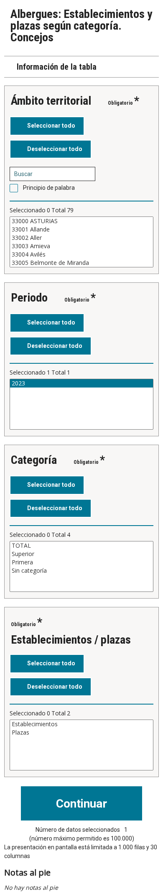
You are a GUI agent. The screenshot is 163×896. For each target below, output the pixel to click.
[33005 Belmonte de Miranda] (81, 263)
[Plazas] (81, 732)
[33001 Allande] (81, 229)
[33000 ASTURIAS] (81, 221)
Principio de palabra (49, 187)
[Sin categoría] (81, 570)
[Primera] (81, 562)
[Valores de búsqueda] (86, 174)
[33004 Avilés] (81, 254)
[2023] (81, 383)
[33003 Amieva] (81, 246)
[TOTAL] (81, 545)
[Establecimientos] (81, 724)
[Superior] (81, 554)
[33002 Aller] (81, 238)
